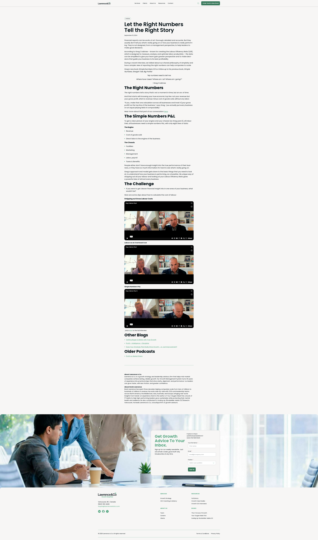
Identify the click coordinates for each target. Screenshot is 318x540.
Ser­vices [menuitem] (137, 3)
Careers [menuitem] (163, 516)
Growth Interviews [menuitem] (199, 504)
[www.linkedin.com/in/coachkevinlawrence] (99, 511)
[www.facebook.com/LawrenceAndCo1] (103, 511)
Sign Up (191, 469)
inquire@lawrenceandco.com (109, 506)
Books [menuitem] (193, 508)
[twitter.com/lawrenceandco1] (107, 511)
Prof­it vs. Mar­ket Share (134, 356)
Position (190, 459)
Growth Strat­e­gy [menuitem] (165, 498)
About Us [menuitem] (153, 3)
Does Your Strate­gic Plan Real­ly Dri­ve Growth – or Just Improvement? (151, 347)
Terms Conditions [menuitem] (202, 534)
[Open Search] (198, 3)
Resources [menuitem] (161, 3)
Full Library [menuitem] (194, 498)
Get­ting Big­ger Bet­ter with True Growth (141, 340)
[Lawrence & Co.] (104, 3)
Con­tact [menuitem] (170, 3)
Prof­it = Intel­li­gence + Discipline (137, 343)
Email (189, 451)
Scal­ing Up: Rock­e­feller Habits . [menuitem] (202, 518)
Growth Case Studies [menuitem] (198, 501)
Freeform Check (192, 434)
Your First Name (192, 442)
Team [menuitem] (162, 513)
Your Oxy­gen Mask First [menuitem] (199, 516)
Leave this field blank (193, 438)
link (131, 330)
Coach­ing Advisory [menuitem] (168, 501)
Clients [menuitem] (145, 3)
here (166, 111)
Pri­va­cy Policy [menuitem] (215, 534)
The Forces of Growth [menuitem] (199, 513)
